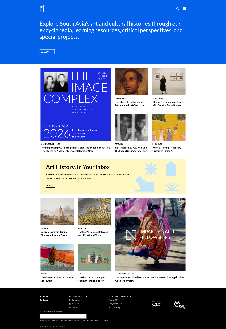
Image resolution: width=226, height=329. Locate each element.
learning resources (97, 30)
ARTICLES (82, 228)
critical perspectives (147, 30)
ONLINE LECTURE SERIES (50, 144)
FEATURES (119, 144)
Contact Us (44, 300)
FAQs (42, 304)
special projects (59, 36)
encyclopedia (56, 30)
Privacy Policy (114, 307)
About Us (45, 52)
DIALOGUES (157, 144)
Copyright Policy (115, 304)
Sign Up (52, 186)
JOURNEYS (44, 228)
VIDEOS (43, 274)
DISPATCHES (120, 98)
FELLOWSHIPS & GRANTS (125, 274)
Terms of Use (114, 300)
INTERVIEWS (157, 98)
